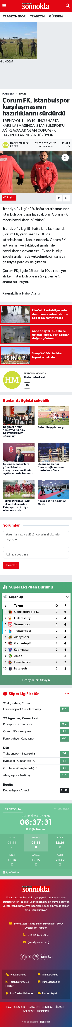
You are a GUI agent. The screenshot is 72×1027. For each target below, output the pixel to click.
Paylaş (11, 197)
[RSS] (49, 957)
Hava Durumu (18, 974)
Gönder (11, 565)
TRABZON (37, 16)
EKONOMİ (43, 1011)
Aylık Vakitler (13, 872)
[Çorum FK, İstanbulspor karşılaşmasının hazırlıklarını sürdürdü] (36, 172)
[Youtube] (43, 957)
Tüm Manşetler (51, 981)
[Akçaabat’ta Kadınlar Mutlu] (53, 489)
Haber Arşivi (49, 993)
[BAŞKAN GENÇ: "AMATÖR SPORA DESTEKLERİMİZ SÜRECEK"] (19, 415)
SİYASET (60, 1007)
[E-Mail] (27, 385)
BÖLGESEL (29, 1011)
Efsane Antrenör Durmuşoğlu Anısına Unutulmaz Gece (51, 467)
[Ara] (68, 5)
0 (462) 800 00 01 (38, 935)
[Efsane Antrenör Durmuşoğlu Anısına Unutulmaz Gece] (53, 452)
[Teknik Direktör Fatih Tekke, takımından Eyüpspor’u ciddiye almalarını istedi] (19, 489)
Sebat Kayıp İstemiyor (52, 427)
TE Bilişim (45, 1021)
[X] (29, 957)
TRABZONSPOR (14, 16)
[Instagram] (36, 957)
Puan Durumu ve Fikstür (17, 983)
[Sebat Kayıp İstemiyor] (53, 415)
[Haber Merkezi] (12, 379)
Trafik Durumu (50, 974)
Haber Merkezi (34, 377)
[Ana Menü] (4, 5)
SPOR (22, 93)
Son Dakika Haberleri (21, 993)
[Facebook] (23, 957)
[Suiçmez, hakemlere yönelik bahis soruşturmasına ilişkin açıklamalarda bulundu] (19, 452)
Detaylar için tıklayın (36, 680)
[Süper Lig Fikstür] (67, 693)
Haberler (8, 93)
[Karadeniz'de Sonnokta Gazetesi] (36, 6)
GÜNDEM (56, 16)
